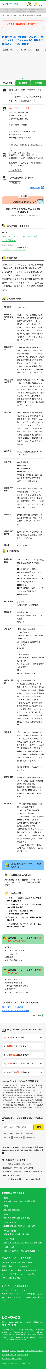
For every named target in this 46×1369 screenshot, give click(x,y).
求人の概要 (7, 83)
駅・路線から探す (25, 1262)
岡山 (14, 1242)
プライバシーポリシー (34, 1350)
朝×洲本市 (26, 1164)
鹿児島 (32, 1250)
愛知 (5, 1209)
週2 (4, 1133)
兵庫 (9, 1217)
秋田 (24, 1226)
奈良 (22, 1217)
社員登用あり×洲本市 (21, 1171)
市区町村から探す (9, 1262)
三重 (14, 1209)
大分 (22, 1250)
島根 (9, 1242)
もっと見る (37, 1015)
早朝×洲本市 (37, 1171)
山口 (22, 1242)
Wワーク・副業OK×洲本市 (13, 1179)
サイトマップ (22, 1354)
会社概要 (5, 1350)
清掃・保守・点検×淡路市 (13, 1007)
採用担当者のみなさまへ (12, 1358)
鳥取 (5, 1242)
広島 (18, 1242)
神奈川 (10, 1201)
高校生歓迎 (30, 1133)
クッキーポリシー (9, 1354)
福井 (18, 1234)
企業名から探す (30, 1270)
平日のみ (19, 1133)
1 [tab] (22, 78)
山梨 (22, 1234)
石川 (14, 1234)
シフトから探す (21, 1266)
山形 (29, 1226)
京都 (14, 1217)
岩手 (16, 1226)
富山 (9, 1234)
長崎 (14, 1250)
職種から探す (7, 1266)
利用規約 (20, 1350)
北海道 (6, 1226)
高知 (40, 1242)
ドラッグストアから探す (12, 1278)
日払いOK (6, 1137)
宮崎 (27, 1250)
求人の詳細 (23, 83)
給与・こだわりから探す (12, 1270)
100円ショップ (31, 1137)
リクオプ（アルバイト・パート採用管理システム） (22, 1293)
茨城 (24, 1201)
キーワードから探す (10, 1274)
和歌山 (28, 1217)
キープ (35, 6)
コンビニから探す (27, 1274)
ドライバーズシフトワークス (13, 1290)
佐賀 (9, 1250)
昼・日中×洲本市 (26, 1168)
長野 (27, 1234)
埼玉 (16, 1201)
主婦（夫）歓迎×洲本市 (12, 1175)
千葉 (20, 1201)
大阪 (5, 1217)
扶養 (11, 1133)
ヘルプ (13, 1350)
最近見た (29, 6)
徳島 (27, 1242)
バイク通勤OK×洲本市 (11, 1164)
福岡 (5, 1250)
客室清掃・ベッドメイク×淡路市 (15, 1010)
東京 (5, 1201)
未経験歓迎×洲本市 (10, 1168)
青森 (11, 1226)
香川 (31, 1242)
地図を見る (35, 187)
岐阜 (18, 1209)
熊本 (18, 1250)
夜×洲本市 (7, 1171)
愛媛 (35, 1242)
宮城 (20, 1226)
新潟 (5, 1234)
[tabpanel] (23, 63)
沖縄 (37, 1250)
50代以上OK (18, 1137)
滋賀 (18, 1217)
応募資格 (38, 83)
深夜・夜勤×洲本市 (32, 1179)
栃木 (29, 1201)
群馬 (33, 1201)
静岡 (9, 1209)
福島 (33, 1226)
